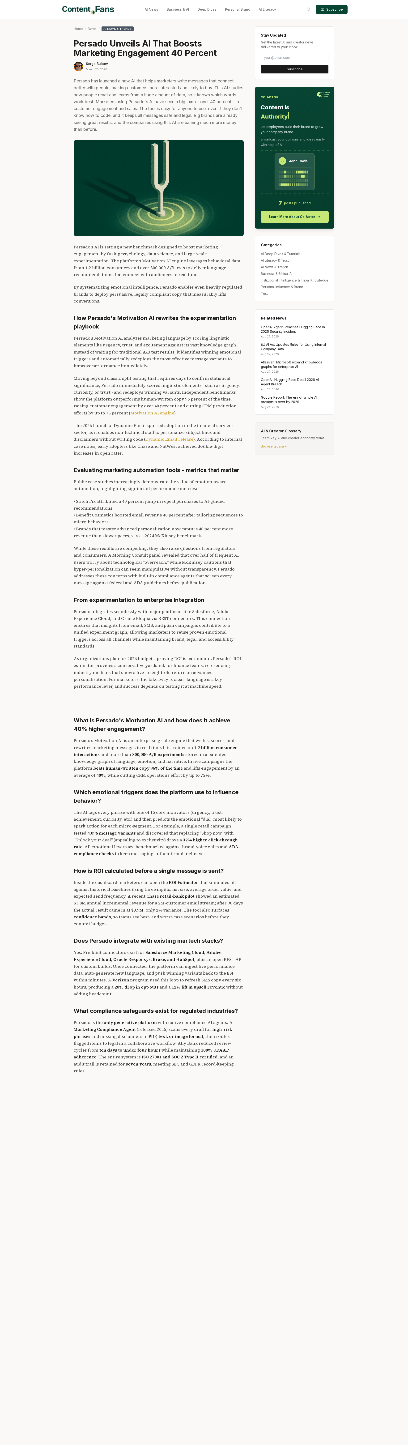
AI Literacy (267, 9)
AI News (151, 9)
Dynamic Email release (169, 439)
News (92, 29)
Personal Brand (237, 9)
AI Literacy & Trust (275, 260)
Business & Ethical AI (276, 274)
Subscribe (334, 9)
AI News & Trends (117, 28)
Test (264, 293)
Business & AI (178, 9)
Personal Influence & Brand (282, 287)
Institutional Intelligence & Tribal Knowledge (294, 280)
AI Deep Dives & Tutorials (280, 254)
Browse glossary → (276, 446)
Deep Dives (207, 9)
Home (78, 29)
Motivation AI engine (152, 413)
